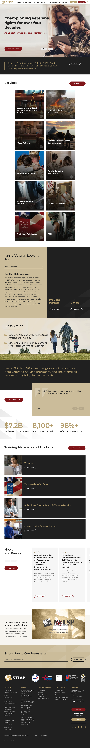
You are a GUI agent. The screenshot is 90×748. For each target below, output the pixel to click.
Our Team (7, 715)
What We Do (7, 690)
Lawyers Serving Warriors (8, 698)
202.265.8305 (79, 699)
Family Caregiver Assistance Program (9, 710)
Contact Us (65, 2)
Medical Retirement (26, 715)
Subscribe (78, 659)
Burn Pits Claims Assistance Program (9, 706)
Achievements (8, 727)
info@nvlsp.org (80, 701)
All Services (77, 83)
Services (28, 2)
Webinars (40, 692)
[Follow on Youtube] (81, 727)
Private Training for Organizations (43, 695)
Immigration (24, 724)
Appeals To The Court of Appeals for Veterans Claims (10, 694)
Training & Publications (40, 2)
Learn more (74, 63)
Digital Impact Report (60, 699)
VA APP (78, 719)
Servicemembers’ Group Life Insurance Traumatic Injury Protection (27, 721)
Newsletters (58, 695)
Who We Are (20, 2)
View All (11, 568)
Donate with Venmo (78, 715)
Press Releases (58, 690)
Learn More (30, 467)
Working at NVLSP (9, 720)
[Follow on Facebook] (78, 727)
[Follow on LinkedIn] (72, 727)
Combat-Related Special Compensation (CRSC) (27, 702)
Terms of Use (43, 735)
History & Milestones (9, 718)
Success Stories (14, 399)
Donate (82, 2)
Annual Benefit (8, 729)
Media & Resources (55, 2)
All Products (77, 448)
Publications (41, 690)
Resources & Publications (61, 697)
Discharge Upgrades (26, 705)
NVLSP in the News (60, 692)
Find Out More (13, 49)
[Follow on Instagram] (85, 727)
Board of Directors (9, 713)
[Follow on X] (75, 727)
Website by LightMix (9, 740)
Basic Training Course (43, 698)
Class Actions (8, 701)
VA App (74, 2)
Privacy (35, 735)
